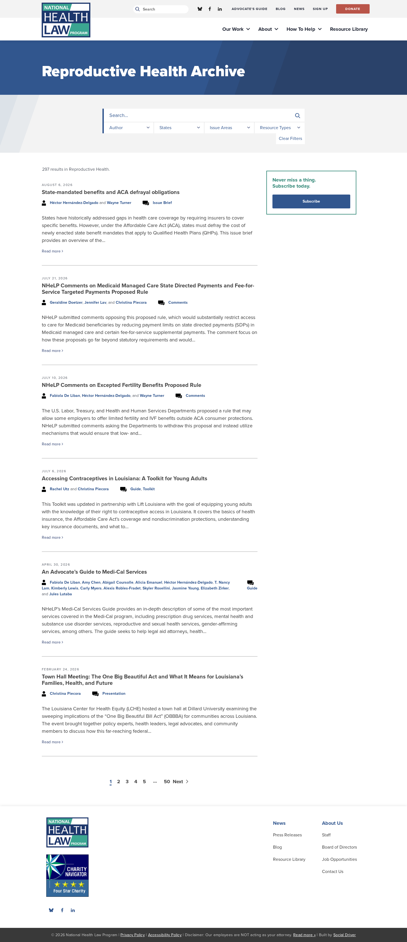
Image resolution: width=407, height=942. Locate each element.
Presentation (113, 693)
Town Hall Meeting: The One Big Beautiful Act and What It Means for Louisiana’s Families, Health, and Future (142, 679)
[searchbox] (204, 115)
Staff (326, 835)
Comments (178, 302)
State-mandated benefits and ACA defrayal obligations (111, 192)
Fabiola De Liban (65, 395)
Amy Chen (91, 582)
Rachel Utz (59, 489)
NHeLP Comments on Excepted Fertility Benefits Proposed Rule (121, 385)
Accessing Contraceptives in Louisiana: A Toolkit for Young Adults (124, 478)
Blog (277, 847)
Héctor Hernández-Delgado (74, 202)
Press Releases (287, 835)
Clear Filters (290, 138)
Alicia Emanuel (148, 582)
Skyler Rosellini (156, 588)
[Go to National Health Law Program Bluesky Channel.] (200, 9)
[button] (297, 115)
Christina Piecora (131, 302)
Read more (52, 251)
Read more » (304, 935)
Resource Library (289, 859)
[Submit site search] (136, 9)
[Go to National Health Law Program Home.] (66, 19)
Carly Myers (91, 588)
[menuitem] (250, 9)
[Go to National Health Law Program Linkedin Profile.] (220, 9)
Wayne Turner (119, 202)
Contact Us (332, 871)
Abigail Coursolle (117, 582)
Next (178, 781)
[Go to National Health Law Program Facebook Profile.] (210, 9)
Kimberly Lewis (64, 588)
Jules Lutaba (60, 594)
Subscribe (311, 201)
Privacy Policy (132, 935)
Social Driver (344, 935)
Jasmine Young (185, 588)
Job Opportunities (339, 859)
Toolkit (149, 489)
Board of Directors (339, 847)
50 (167, 781)
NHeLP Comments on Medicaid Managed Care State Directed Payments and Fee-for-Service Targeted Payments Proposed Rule (148, 288)
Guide (135, 489)
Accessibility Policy (165, 935)
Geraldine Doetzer (66, 302)
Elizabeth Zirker (215, 588)
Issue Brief (162, 202)
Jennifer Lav (95, 302)
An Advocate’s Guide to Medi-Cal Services (94, 572)
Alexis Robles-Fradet (122, 588)
